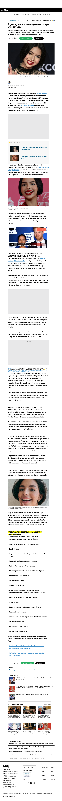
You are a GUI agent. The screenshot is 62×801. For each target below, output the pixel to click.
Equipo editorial (6, 769)
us (43, 771)
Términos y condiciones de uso (29, 765)
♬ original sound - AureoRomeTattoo (20, 371)
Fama (43, 775)
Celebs (30, 670)
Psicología (34, 14)
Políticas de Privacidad (28, 767)
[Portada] (6, 768)
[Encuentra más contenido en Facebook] (9, 38)
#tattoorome (41, 370)
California (18, 14)
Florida (13, 14)
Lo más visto (13, 675)
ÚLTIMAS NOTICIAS (14, 741)
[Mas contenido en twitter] (31, 782)
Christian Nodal (23, 670)
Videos (53, 767)
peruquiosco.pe (7, 796)
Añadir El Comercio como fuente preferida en (41, 20)
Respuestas (45, 767)
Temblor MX (45, 14)
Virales (44, 779)
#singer (29, 370)
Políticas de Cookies (27, 770)
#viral (9, 371)
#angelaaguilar (11, 370)
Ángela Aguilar (13, 670)
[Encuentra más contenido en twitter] (12, 38)
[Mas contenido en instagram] (33, 782)
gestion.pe (25, 793)
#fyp (46, 370)
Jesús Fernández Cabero (17, 85)
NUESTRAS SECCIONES (46, 765)
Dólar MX (39, 14)
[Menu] (2, 10)
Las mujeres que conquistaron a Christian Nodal (34, 157)
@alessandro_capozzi (13, 368)
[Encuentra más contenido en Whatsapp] (16, 38)
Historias (44, 783)
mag (13, 796)
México (36, 670)
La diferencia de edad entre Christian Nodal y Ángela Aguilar (34, 148)
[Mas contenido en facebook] (28, 782)
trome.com (40, 793)
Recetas (53, 779)
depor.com (32, 793)
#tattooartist (34, 370)
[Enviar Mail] (9, 85)
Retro (52, 775)
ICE (49, 14)
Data (52, 771)
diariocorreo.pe (48, 793)
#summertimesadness (21, 370)
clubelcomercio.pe (16, 793)
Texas (23, 14)
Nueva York (27, 14)
